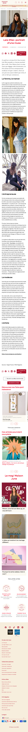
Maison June (3, 8)
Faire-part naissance (14, 427)
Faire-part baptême (6, 668)
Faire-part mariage (6, 664)
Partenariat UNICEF (6, 648)
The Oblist (12, 243)
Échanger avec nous (6, 692)
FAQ (3, 690)
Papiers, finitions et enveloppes (9, 686)
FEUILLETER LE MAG (14, 579)
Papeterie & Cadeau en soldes (9, 674)
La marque (4, 642)
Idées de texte (5, 684)
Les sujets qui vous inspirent (12, 8)
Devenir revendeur (6, 652)
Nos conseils (5, 646)
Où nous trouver (5, 654)
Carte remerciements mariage (9, 672)
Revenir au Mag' (14, 383)
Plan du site (4, 707)
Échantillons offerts (6, 682)
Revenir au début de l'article (14, 378)
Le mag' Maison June (6, 644)
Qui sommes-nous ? (6, 656)
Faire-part (4, 670)
